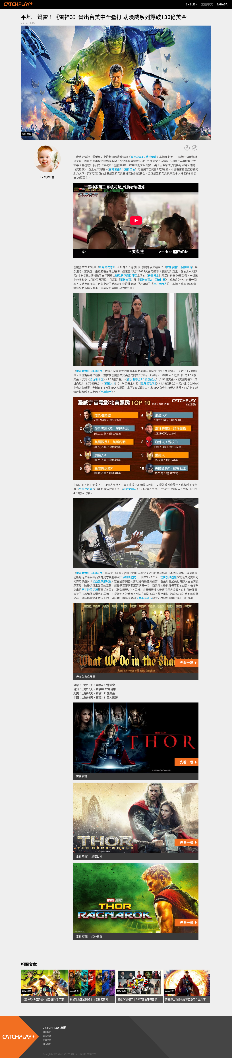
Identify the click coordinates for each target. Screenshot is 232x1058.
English (192, 4)
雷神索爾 (125, 279)
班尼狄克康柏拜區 (126, 275)
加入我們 (47, 1044)
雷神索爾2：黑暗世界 (152, 279)
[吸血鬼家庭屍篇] (135, 641)
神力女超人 (160, 284)
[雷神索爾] (135, 741)
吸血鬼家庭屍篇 (101, 581)
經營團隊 (47, 1040)
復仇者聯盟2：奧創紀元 (141, 379)
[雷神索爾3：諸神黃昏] (135, 901)
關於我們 (47, 1032)
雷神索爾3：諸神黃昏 (143, 157)
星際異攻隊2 (106, 267)
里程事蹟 (47, 1036)
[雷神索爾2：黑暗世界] (135, 821)
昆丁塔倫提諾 (90, 589)
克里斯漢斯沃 (144, 598)
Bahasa (221, 4)
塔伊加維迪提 (128, 577)
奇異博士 (153, 275)
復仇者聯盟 (96, 379)
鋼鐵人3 (110, 383)
